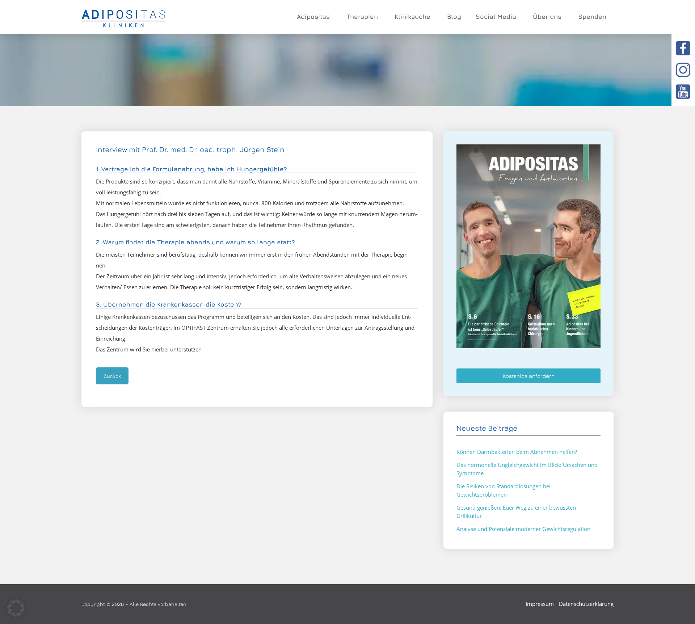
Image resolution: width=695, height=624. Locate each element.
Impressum (540, 603)
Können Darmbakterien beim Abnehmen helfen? (516, 451)
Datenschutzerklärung (586, 603)
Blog (454, 16)
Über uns (547, 16)
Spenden (592, 16)
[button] (16, 608)
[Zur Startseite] (123, 17)
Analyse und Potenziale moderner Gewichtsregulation (523, 528)
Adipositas (313, 16)
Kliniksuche (412, 16)
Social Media (496, 16)
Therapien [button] (362, 16)
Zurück (112, 376)
